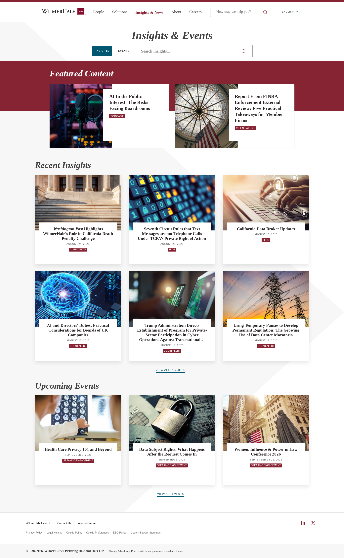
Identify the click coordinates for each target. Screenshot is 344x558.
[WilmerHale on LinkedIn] (303, 523)
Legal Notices (54, 532)
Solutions (119, 12)
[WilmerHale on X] (313, 523)
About (176, 12)
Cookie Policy (74, 532)
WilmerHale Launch (38, 523)
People (98, 12)
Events (124, 51)
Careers (195, 12)
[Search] (244, 51)
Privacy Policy (34, 532)
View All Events (170, 494)
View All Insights (170, 370)
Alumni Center (87, 523)
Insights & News (149, 12)
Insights (102, 51)
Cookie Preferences (97, 532)
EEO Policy (119, 532)
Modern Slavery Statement (145, 532)
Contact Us (64, 523)
